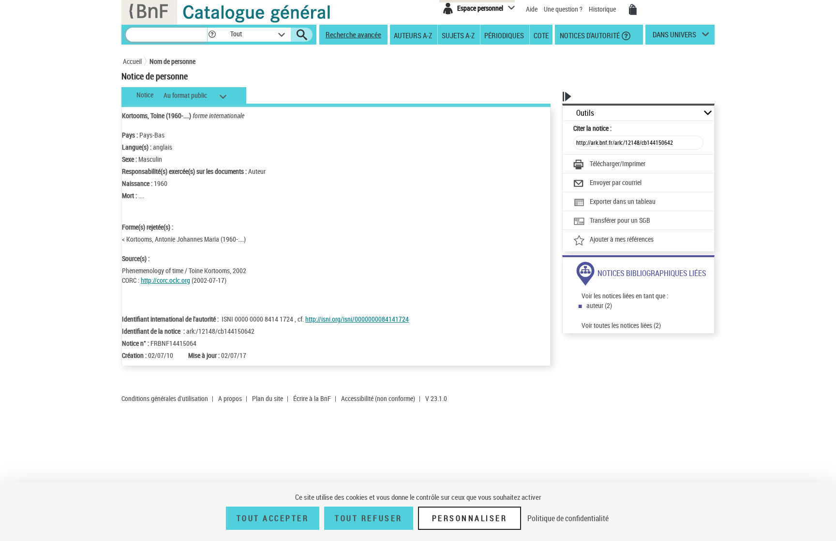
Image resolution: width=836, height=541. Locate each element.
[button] (212, 35)
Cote (541, 35)
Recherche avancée (353, 34)
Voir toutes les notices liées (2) (621, 325)
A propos (230, 398)
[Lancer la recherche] (302, 35)
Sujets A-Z (458, 35)
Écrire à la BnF (312, 398)
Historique (603, 9)
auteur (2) (599, 305)
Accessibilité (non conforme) (378, 398)
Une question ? (564, 9)
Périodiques (504, 35)
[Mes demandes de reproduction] (633, 9)
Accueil (132, 61)
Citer (592, 128)
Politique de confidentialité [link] (568, 518)
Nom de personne (172, 61)
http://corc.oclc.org (165, 280)
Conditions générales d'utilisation (164, 398)
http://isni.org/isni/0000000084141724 (357, 319)
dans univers (674, 36)
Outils (585, 113)
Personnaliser (470, 518)
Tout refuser (368, 518)
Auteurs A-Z (413, 35)
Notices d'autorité (589, 35)
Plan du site (267, 398)
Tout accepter (273, 518)
